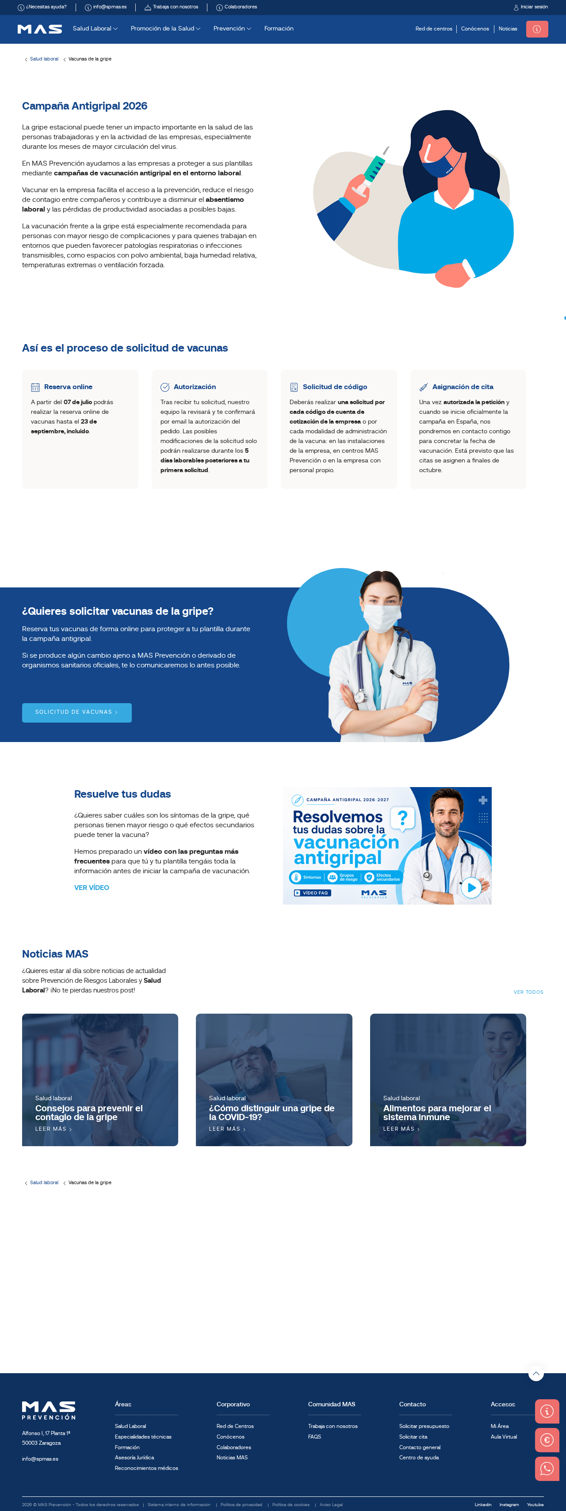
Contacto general (419, 1447)
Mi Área (500, 1426)
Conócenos (475, 29)
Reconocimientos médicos (146, 1468)
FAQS (314, 1437)
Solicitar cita (413, 1437)
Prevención (230, 29)
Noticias (508, 29)
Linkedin (484, 1505)
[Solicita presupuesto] (537, 29)
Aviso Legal (331, 1505)
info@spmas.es (40, 1459)
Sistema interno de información (180, 1505)
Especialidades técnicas (143, 1437)
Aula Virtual (504, 1437)
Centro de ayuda (419, 1458)
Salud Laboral (93, 29)
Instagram (510, 1505)
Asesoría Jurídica (134, 1458)
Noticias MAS (232, 1458)
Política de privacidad (242, 1505)
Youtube (535, 1505)
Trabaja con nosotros (333, 1426)
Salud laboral (44, 59)
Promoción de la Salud (163, 29)
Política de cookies (291, 1505)
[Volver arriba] (536, 1373)
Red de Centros (235, 1426)
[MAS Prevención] (40, 29)
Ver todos (529, 992)
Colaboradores (234, 1447)
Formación (279, 29)
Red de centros (434, 29)
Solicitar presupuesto (424, 1426)
